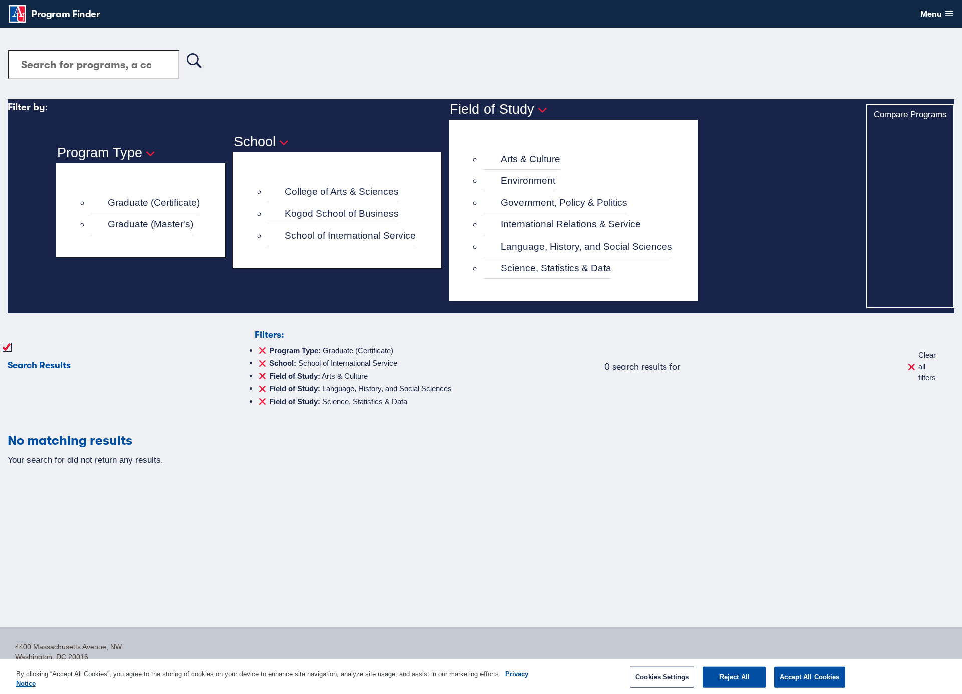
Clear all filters (927, 366)
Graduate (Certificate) (154, 202)
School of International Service (350, 235)
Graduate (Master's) (150, 224)
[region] (481, 676)
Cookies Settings (662, 677)
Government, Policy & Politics (564, 202)
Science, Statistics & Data (556, 268)
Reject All (734, 677)
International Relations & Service (571, 224)
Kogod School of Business (342, 213)
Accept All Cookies (809, 677)
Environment (528, 180)
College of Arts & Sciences (342, 191)
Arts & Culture (530, 159)
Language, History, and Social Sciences (586, 246)
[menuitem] (145, 203)
